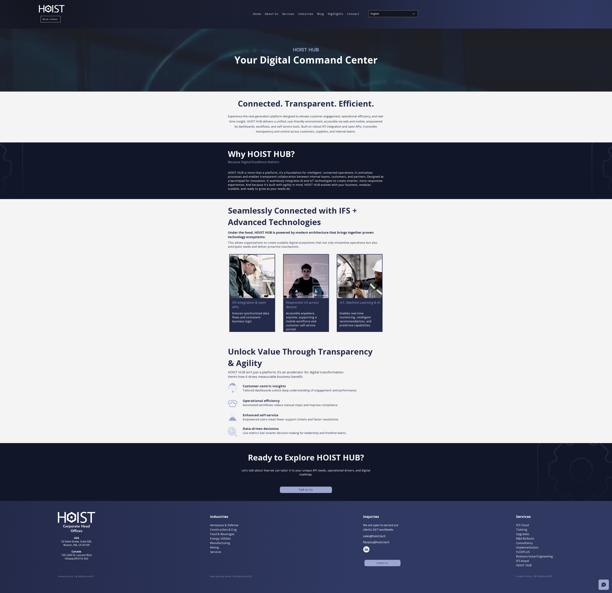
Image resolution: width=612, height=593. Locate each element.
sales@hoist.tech (374, 536)
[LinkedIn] (366, 549)
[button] (288, 13)
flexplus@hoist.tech (376, 542)
